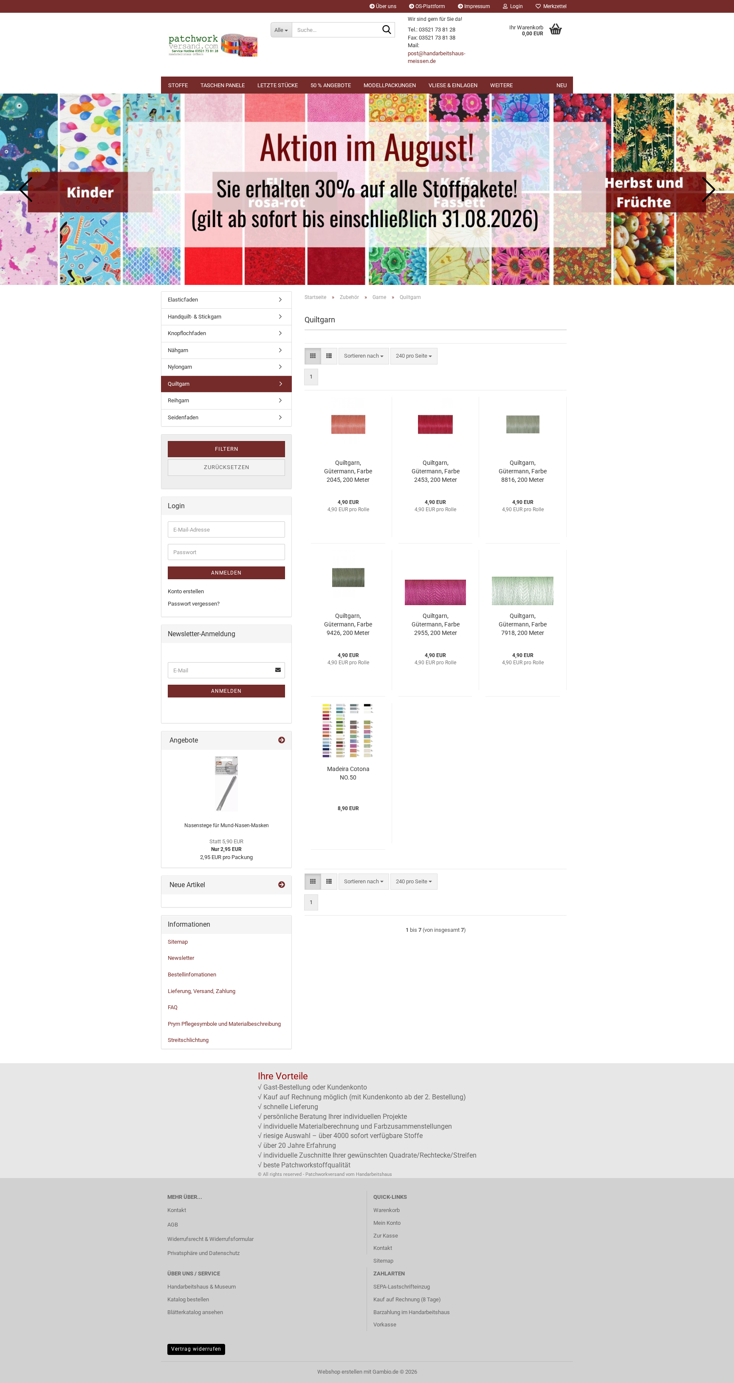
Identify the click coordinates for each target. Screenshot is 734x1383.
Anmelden (226, 573)
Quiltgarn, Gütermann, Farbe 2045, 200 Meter (348, 471)
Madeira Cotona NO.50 (348, 773)
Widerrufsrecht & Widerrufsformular (210, 1239)
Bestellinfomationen (192, 974)
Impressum (476, 6)
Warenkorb (386, 1210)
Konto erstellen (186, 591)
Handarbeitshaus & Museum (201, 1286)
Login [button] (515, 6)
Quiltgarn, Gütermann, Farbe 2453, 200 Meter (436, 471)
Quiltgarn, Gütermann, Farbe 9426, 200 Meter (348, 624)
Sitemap (178, 942)
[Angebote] (281, 741)
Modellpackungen (390, 85)
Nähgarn (178, 350)
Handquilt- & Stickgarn (194, 316)
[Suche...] (387, 30)
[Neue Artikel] (281, 885)
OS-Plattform (429, 6)
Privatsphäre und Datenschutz (203, 1253)
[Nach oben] (710, 1370)
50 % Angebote (331, 85)
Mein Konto (387, 1223)
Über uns (385, 6)
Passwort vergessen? (194, 603)
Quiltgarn (178, 384)
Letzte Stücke (277, 85)
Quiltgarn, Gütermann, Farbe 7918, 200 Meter (523, 624)
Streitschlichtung (188, 1040)
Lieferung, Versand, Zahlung (201, 991)
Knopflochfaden (187, 333)
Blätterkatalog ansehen (195, 1312)
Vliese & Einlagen (453, 85)
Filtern (226, 449)
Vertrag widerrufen (196, 1349)
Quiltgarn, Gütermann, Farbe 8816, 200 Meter (523, 471)
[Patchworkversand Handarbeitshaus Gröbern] (212, 45)
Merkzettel (554, 6)
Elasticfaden (183, 299)
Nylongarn (180, 367)
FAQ (173, 1007)
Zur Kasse (385, 1235)
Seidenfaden (183, 417)
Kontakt (176, 1210)
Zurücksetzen (226, 467)
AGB (172, 1224)
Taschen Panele (222, 85)
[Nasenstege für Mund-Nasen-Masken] (226, 783)
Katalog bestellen (188, 1299)
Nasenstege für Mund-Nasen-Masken (226, 825)
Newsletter (181, 958)
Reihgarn (178, 400)
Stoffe (178, 85)
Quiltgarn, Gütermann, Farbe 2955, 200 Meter (436, 624)
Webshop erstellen (339, 1372)
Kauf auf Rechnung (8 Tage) (407, 1299)
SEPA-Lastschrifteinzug (401, 1286)
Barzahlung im (391, 1312)
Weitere (501, 85)
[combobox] (364, 356)
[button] (363, 277)
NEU (561, 85)
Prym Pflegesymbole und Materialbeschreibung (224, 1024)
